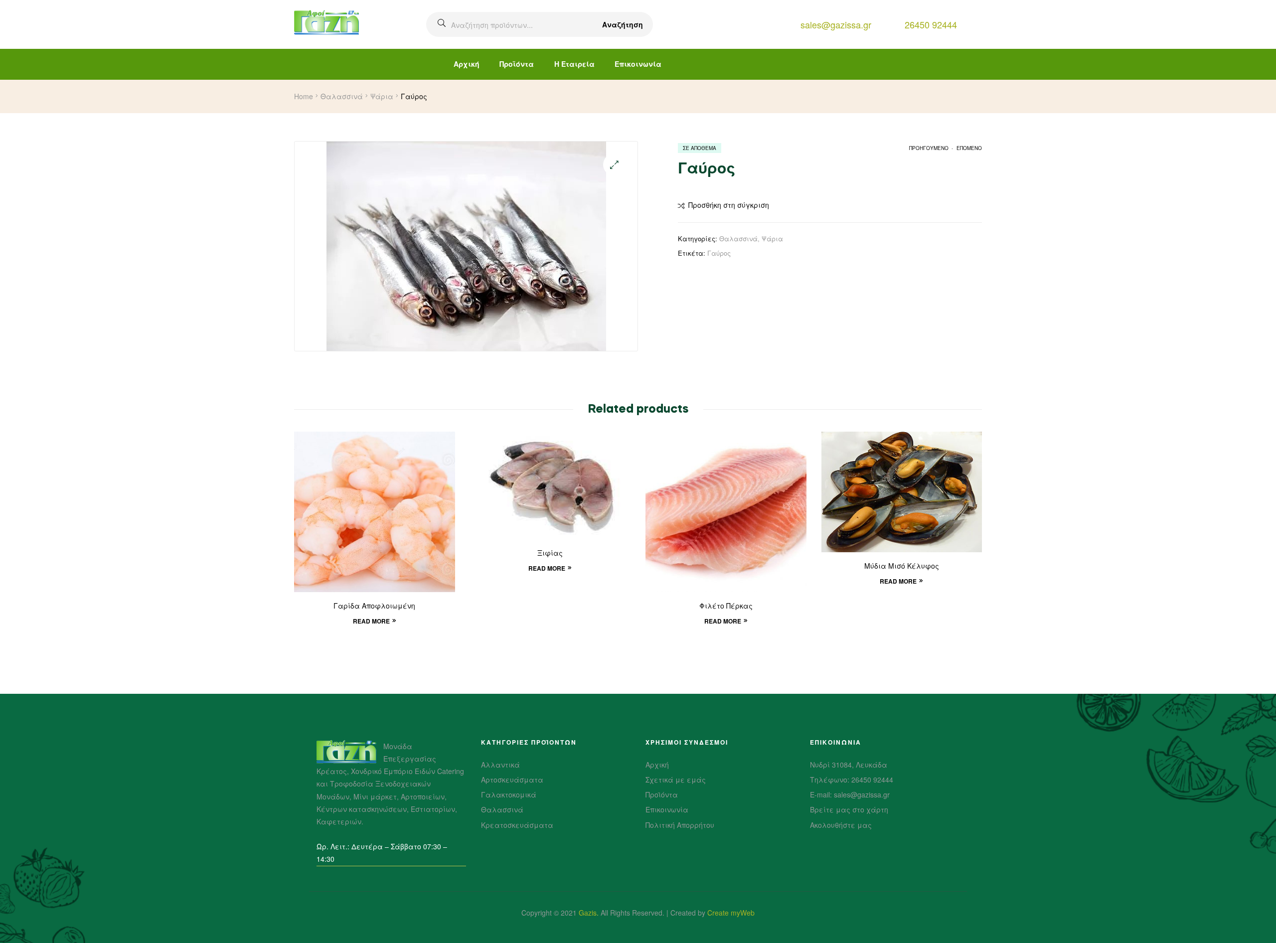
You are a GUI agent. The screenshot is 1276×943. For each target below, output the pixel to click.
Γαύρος (719, 253)
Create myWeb (731, 913)
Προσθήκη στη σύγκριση (728, 205)
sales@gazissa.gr (835, 24)
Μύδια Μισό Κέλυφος (901, 566)
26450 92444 (931, 24)
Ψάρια (381, 96)
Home (303, 96)
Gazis (588, 913)
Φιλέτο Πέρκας (726, 606)
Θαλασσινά (341, 96)
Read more (371, 621)
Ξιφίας (550, 553)
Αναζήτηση (622, 24)
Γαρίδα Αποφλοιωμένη (374, 606)
